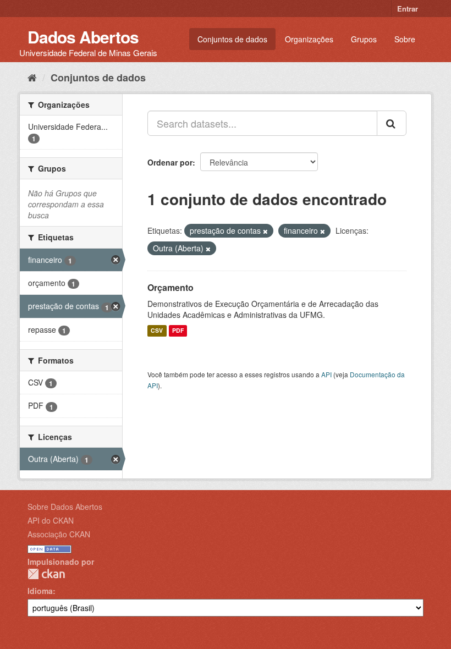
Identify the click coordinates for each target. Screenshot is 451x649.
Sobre (404, 39)
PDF (178, 331)
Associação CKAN (59, 534)
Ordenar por (170, 162)
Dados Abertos (83, 36)
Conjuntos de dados (232, 39)
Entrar (407, 8)
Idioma (40, 590)
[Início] (32, 77)
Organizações (309, 39)
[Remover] (265, 231)
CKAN (46, 574)
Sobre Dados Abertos (65, 506)
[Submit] (391, 123)
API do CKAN (51, 520)
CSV (157, 331)
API (326, 374)
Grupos (364, 39)
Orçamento (170, 287)
